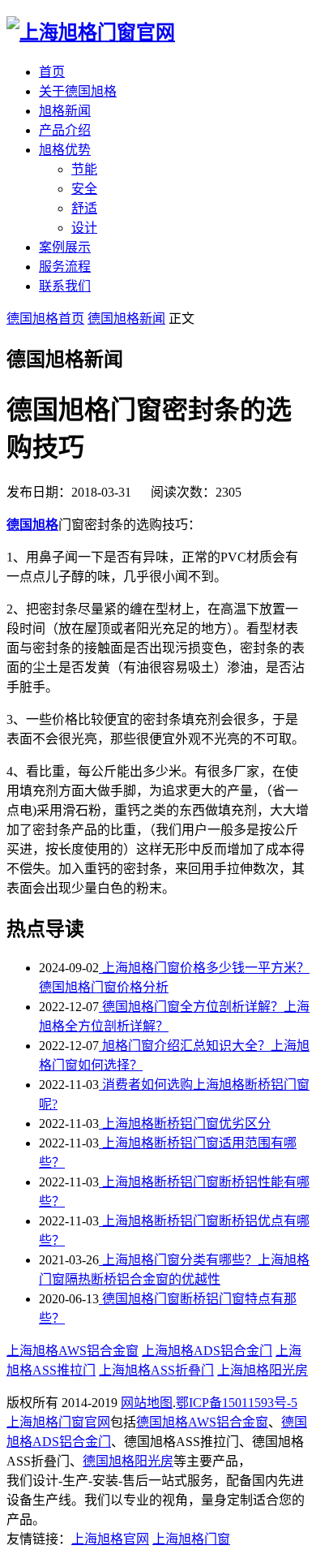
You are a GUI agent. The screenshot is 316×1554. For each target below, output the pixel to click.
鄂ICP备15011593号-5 (236, 1403)
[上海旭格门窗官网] (90, 32)
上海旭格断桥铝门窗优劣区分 (185, 1123)
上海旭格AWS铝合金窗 (72, 1351)
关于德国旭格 (78, 91)
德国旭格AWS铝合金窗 (202, 1422)
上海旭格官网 (110, 1539)
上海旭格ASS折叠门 (156, 1370)
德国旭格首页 (45, 318)
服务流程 (65, 266)
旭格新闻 (65, 111)
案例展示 (65, 247)
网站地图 (147, 1403)
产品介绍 (65, 130)
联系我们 (65, 286)
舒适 (84, 208)
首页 (52, 72)
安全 (84, 189)
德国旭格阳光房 (128, 1461)
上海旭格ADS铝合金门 (207, 1351)
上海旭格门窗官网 (58, 1422)
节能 (84, 169)
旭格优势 (65, 150)
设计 (84, 228)
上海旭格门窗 (191, 1539)
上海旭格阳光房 (262, 1370)
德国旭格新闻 (126, 318)
